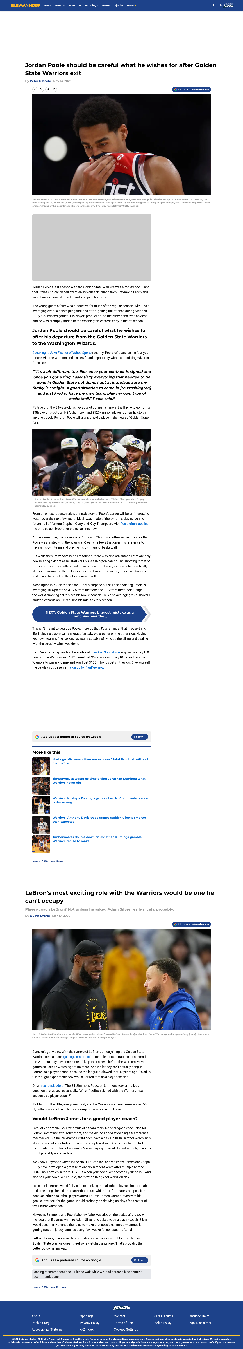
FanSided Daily (198, 1316)
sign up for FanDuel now (87, 667)
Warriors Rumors (55, 1287)
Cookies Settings (126, 1329)
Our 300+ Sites (162, 1316)
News (47, 5)
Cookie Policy (161, 1323)
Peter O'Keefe (40, 81)
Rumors (59, 5)
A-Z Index (87, 1329)
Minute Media (28, 1339)
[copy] (54, 89)
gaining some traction (78, 1057)
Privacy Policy (89, 1323)
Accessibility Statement (48, 1329)
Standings (91, 5)
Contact (119, 1316)
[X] (220, 5)
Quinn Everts (40, 916)
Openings (86, 1316)
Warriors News (53, 861)
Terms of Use (123, 1323)
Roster (105, 5)
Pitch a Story (41, 1323)
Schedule (74, 5)
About (36, 1316)
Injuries (118, 5)
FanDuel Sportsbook (105, 652)
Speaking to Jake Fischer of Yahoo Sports (62, 353)
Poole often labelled (134, 524)
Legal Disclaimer (199, 1323)
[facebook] (213, 5)
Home (36, 861)
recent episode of (52, 1085)
